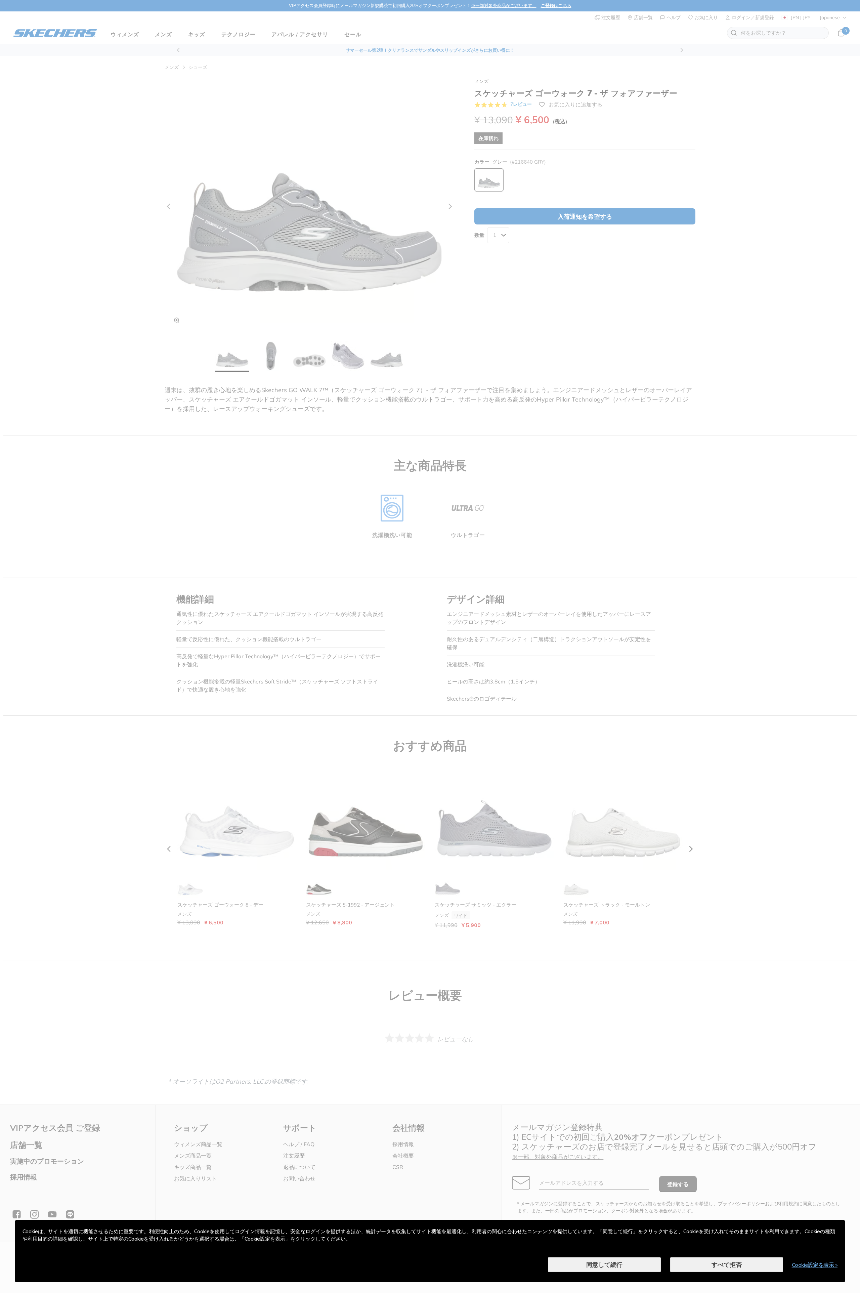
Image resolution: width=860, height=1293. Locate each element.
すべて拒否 (727, 1264)
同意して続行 (604, 1264)
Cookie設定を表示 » (815, 1264)
